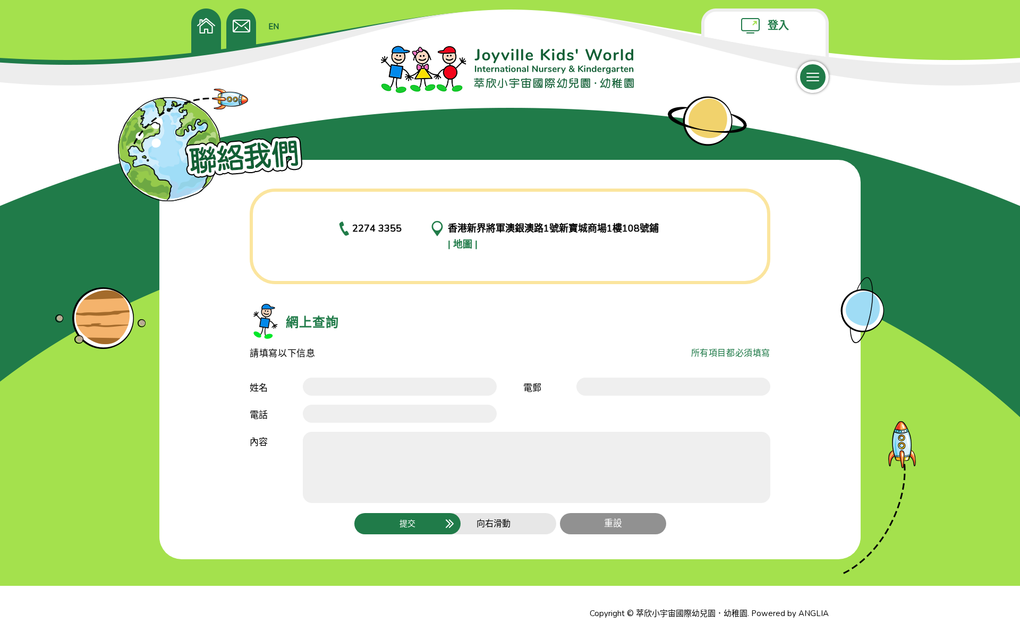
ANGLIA (813, 613)
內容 (259, 442)
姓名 (259, 388)
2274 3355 (377, 228)
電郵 (532, 388)
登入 (778, 26)
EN (273, 26)
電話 (259, 415)
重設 (613, 523)
